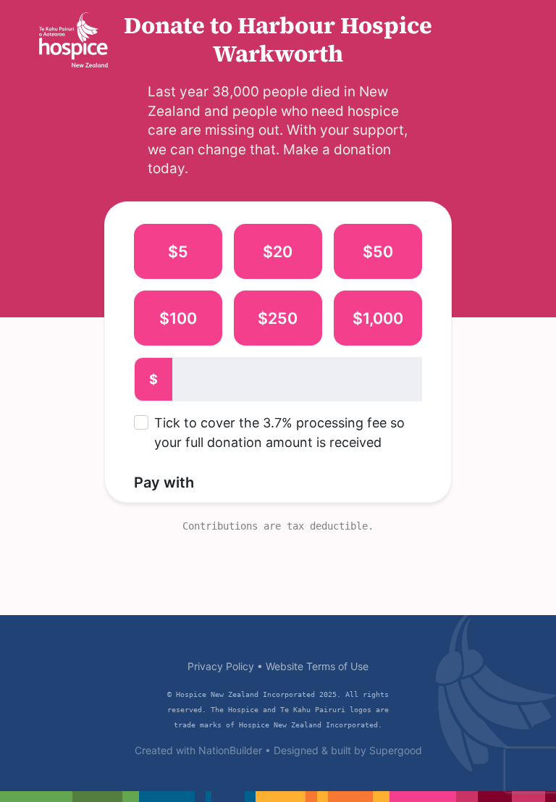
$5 (178, 251)
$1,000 (378, 318)
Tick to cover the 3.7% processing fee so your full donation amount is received (279, 432)
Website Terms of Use (317, 666)
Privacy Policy (221, 666)
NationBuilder (230, 750)
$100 (178, 318)
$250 (278, 318)
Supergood (395, 750)
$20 (277, 251)
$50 (378, 251)
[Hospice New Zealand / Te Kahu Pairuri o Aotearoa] (73, 40)
